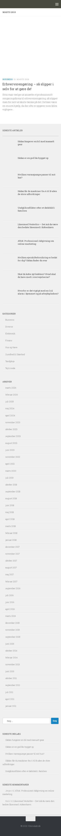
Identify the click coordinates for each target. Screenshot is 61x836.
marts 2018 (10, 526)
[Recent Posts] (16, 134)
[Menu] (57, 4)
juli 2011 (9, 692)
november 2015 (12, 629)
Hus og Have (11, 347)
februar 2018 (11, 533)
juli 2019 (9, 477)
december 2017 (12, 546)
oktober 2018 (11, 484)
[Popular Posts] (45, 134)
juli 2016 (9, 595)
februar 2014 (11, 657)
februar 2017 (11, 581)
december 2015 (12, 622)
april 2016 (10, 609)
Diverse (9, 326)
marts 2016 (10, 615)
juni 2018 (9, 505)
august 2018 (11, 498)
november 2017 (12, 553)
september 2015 (12, 636)
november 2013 (12, 664)
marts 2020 (10, 470)
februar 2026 (11, 394)
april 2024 (10, 415)
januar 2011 (10, 705)
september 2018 (12, 491)
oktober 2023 (11, 429)
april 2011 (9, 699)
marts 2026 (10, 387)
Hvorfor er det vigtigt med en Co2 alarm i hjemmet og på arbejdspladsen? (38, 292)
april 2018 (10, 519)
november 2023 (12, 422)
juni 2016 (9, 602)
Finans (8, 340)
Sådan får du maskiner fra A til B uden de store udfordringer (37, 193)
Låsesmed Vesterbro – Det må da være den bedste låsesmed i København (38, 226)
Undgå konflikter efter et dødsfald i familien (26, 771)
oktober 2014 (11, 650)
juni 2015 (9, 643)
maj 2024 (9, 408)
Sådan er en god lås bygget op (33, 157)
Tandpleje (10, 361)
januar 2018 (11, 539)
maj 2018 (9, 512)
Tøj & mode (10, 368)
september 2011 (12, 685)
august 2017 (11, 567)
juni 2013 (9, 671)
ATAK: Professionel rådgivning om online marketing (36, 242)
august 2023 (11, 443)
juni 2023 (9, 449)
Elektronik (10, 333)
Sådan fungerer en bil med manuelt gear (24, 739)
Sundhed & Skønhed (15, 354)
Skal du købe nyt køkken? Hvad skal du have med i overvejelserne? (37, 276)
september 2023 (13, 436)
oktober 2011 (11, 678)
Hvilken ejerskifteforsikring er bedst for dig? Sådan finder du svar (37, 259)
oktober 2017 (11, 560)
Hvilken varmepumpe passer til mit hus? (24, 753)
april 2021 (10, 463)
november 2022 (12, 456)
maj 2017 (9, 574)
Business (7, 79)
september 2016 (12, 588)
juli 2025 (9, 401)
